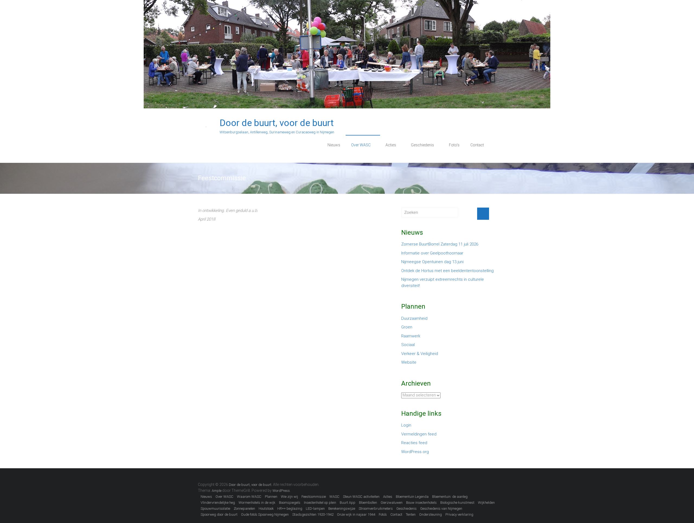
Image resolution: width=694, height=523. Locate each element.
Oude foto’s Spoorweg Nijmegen (265, 514)
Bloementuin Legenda (412, 497)
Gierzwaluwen (392, 503)
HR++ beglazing (289, 508)
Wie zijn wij (289, 497)
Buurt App (347, 503)
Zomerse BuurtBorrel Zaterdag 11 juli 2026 (439, 244)
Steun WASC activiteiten (361, 497)
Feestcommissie (313, 497)
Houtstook (266, 508)
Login (406, 425)
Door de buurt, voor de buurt (277, 122)
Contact (477, 145)
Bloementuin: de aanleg (450, 497)
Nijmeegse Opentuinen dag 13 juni (432, 261)
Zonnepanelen (244, 508)
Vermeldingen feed (418, 434)
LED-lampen (315, 508)
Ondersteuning (430, 514)
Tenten (411, 514)
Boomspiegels (289, 503)
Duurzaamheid (414, 318)
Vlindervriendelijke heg (218, 503)
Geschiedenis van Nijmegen (441, 508)
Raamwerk (410, 336)
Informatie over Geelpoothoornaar (432, 253)
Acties (390, 145)
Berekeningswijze (341, 508)
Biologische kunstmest (457, 503)
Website (408, 362)
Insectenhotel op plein (320, 503)
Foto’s (454, 145)
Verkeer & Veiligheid (419, 353)
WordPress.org (415, 451)
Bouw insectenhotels (421, 503)
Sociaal (408, 344)
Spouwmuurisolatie (215, 508)
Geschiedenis (422, 145)
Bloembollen (368, 503)
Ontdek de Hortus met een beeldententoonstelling (447, 270)
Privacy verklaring (459, 514)
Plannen (271, 497)
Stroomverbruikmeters (376, 508)
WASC (334, 497)
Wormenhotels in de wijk (257, 503)
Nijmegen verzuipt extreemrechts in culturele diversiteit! (442, 282)
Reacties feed (414, 442)
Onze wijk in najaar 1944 (356, 514)
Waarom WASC (249, 497)
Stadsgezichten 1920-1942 (312, 514)
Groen (406, 327)
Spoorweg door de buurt (219, 514)
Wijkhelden (486, 503)
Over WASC (361, 145)
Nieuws (333, 145)
